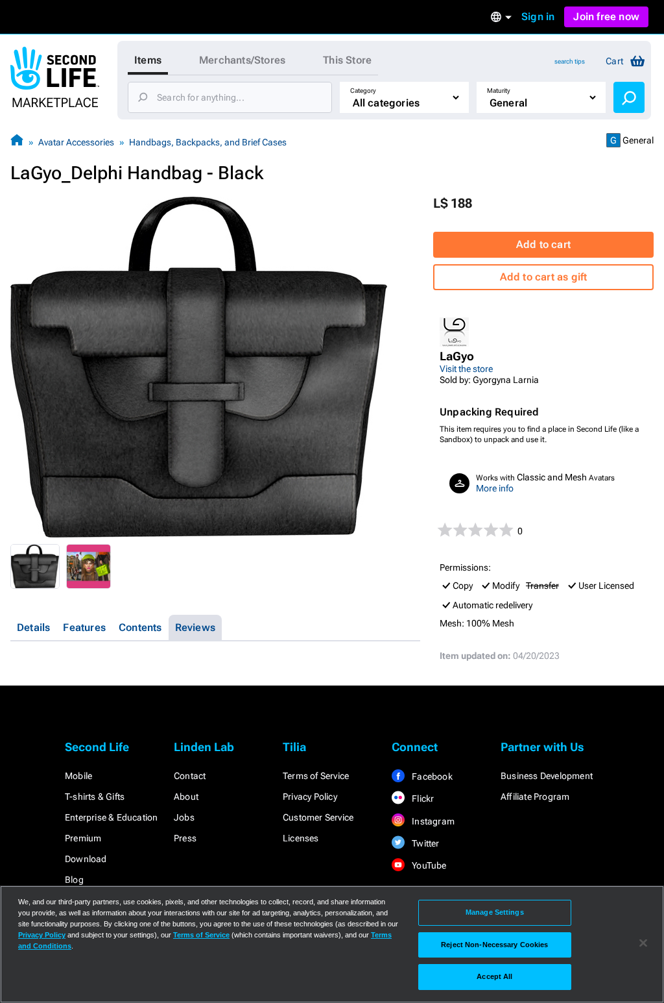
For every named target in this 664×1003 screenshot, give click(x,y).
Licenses (301, 838)
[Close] (643, 943)
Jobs (184, 817)
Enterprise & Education (111, 817)
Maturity (498, 90)
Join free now (606, 16)
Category (363, 90)
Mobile (78, 776)
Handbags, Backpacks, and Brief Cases (208, 142)
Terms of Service (316, 776)
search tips (569, 61)
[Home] (16, 142)
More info (495, 488)
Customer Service (318, 817)
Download (86, 859)
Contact (190, 776)
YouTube (428, 865)
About (186, 796)
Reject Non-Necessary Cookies (494, 944)
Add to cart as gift (543, 277)
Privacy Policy (310, 796)
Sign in (537, 16)
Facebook (431, 776)
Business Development (547, 776)
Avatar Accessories (76, 142)
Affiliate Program (535, 796)
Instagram (432, 821)
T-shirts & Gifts (94, 796)
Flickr (422, 798)
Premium (83, 838)
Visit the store (466, 369)
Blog (74, 879)
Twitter (425, 843)
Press (185, 838)
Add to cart (543, 244)
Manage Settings (495, 912)
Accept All (494, 976)
